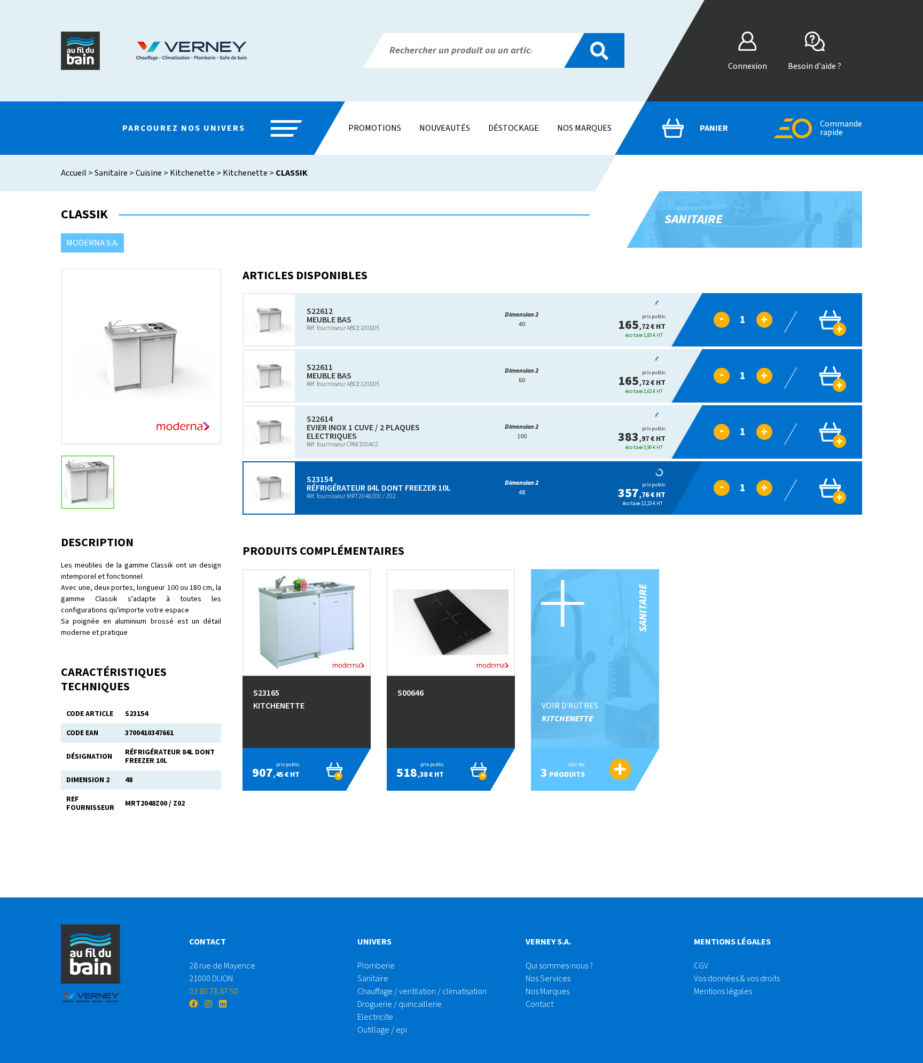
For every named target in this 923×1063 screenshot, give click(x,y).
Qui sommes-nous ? (559, 966)
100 (521, 431)
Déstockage (513, 128)
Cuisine (149, 173)
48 (521, 487)
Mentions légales (723, 991)
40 (521, 319)
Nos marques (584, 128)
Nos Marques (547, 991)
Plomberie (376, 966)
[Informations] (692, 320)
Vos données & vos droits (737, 979)
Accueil (74, 173)
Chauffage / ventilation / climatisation (422, 991)
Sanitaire (111, 173)
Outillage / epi (382, 1030)
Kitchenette (192, 173)
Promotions (374, 128)
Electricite (375, 1017)
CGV (701, 966)
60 (521, 375)
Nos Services (548, 979)
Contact (539, 1004)
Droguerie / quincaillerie (399, 1004)
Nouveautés (444, 128)
